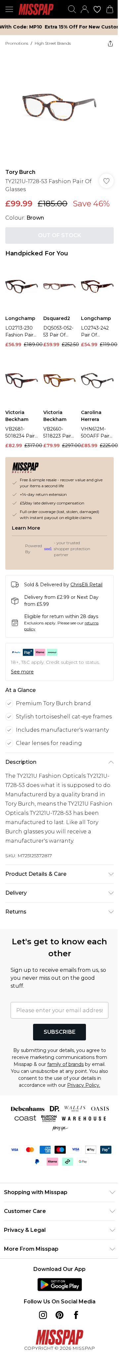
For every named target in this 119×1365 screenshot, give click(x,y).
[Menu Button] (9, 9)
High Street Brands (53, 43)
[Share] (105, 43)
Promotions (16, 43)
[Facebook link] (74, 1345)
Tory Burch (20, 165)
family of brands (77, 1088)
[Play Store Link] (57, 1315)
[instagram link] (41, 1345)
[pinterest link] (57, 1345)
